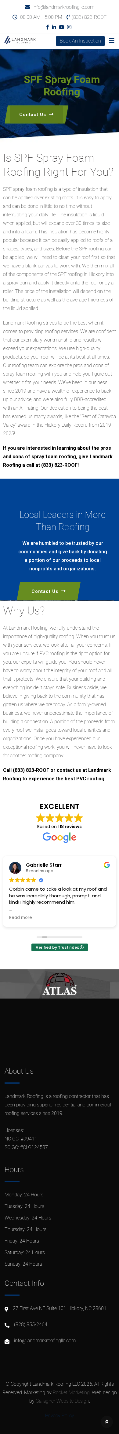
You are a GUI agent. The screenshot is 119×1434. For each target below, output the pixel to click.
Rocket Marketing (71, 1392)
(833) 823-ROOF (89, 17)
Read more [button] (20, 917)
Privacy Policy (59, 1416)
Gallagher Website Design (62, 1401)
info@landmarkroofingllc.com (63, 7)
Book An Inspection (80, 41)
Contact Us (32, 114)
